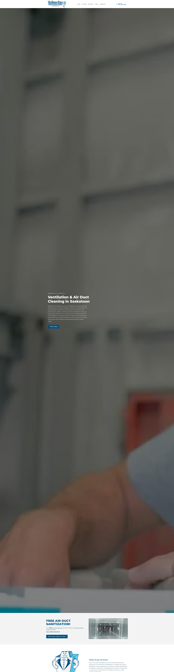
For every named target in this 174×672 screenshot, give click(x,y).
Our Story (84, 4)
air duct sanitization (57, 628)
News (96, 4)
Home (78, 4)
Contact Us (102, 4)
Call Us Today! (53, 326)
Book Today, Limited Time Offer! (57, 636)
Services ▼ (91, 4)
